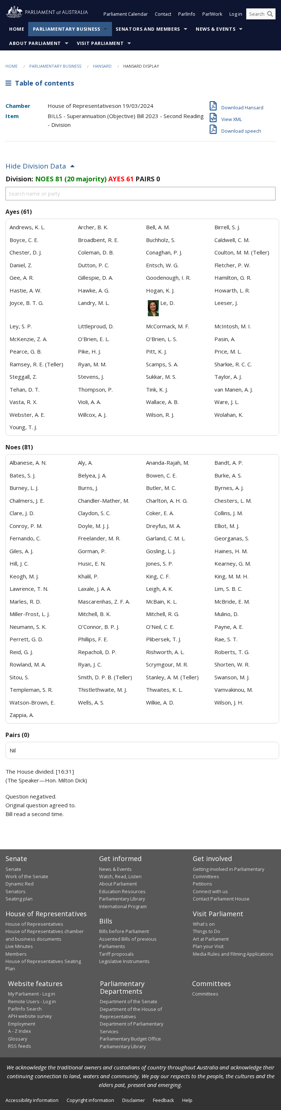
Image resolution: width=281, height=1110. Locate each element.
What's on (204, 924)
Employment (21, 1023)
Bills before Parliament (124, 931)
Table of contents (42, 83)
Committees (205, 993)
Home (17, 29)
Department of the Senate (128, 1001)
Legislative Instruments (124, 961)
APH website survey (30, 1016)
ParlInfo (186, 14)
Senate (13, 869)
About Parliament (35, 43)
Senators (15, 891)
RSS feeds (19, 1046)
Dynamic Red (19, 883)
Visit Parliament (100, 43)
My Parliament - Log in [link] (31, 993)
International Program (123, 906)
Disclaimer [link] (133, 1100)
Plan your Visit (208, 946)
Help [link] (187, 1100)
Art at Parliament (211, 939)
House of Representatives (34, 924)
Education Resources (122, 891)
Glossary (17, 1038)
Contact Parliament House (221, 898)
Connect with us (210, 891)
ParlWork (212, 14)
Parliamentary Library (122, 898)
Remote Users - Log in (32, 1001)
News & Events (215, 29)
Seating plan (19, 898)
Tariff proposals (116, 954)
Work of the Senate (26, 876)
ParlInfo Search (25, 1008)
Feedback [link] (163, 1100)
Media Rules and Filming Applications (233, 954)
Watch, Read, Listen (120, 876)
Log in (235, 14)
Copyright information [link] (90, 1100)
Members (16, 954)
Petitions (202, 883)
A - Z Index (19, 1031)
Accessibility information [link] (32, 1100)
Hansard (102, 66)
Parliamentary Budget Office (130, 1038)
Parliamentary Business (66, 29)
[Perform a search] (270, 13)
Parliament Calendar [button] (126, 14)
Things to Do (206, 931)
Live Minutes (19, 946)
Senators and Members (148, 29)
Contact (163, 14)
